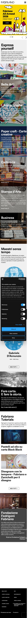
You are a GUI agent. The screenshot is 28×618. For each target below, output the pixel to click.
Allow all (13, 329)
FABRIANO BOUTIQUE (6, 612)
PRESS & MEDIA (17, 600)
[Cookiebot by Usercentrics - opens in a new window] (19, 279)
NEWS (15, 597)
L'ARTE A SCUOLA (6, 594)
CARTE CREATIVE (5, 597)
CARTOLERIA (4, 600)
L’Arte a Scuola (11, 105)
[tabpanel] (14, 20)
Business (7, 217)
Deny (13, 337)
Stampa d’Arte (11, 191)
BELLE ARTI (4, 591)
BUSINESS (4, 606)
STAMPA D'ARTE (5, 603)
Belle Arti (7, 84)
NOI (15, 591)
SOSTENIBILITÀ (17, 594)
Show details (18, 324)
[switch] (23, 309)
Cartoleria (8, 162)
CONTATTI (16, 612)
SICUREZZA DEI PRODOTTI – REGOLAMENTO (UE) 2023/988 (20, 604)
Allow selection (13, 333)
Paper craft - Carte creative (14, 132)
